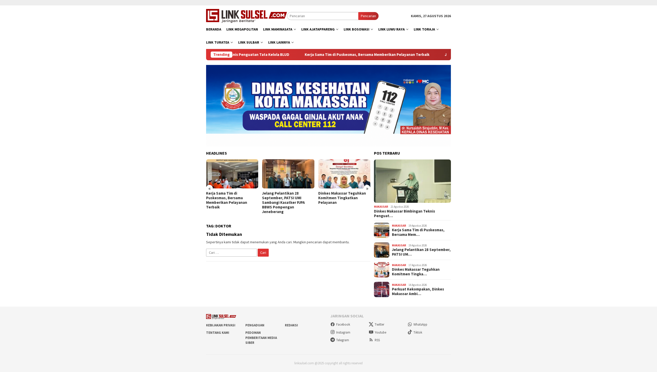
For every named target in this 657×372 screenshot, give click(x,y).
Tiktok (417, 332)
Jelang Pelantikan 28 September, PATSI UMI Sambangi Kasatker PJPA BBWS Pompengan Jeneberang (227, 202)
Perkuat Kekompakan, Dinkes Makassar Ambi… (418, 291)
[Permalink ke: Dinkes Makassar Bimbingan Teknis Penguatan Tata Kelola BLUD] (412, 181)
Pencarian (368, 16)
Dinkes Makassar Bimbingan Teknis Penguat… (404, 213)
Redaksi (291, 325)
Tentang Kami (217, 332)
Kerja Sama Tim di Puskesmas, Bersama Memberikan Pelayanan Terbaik (348, 54)
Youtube (380, 332)
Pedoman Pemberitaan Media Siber (261, 337)
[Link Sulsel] (246, 15)
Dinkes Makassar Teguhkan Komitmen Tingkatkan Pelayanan (286, 198)
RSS (377, 340)
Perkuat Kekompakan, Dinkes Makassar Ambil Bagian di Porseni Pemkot (344, 198)
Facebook (343, 324)
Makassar (381, 206)
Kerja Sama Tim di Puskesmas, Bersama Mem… (418, 232)
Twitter (379, 324)
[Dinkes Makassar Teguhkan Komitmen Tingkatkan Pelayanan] (288, 173)
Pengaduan (254, 325)
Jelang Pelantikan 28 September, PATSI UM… (421, 252)
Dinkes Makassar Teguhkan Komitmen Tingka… (416, 271)
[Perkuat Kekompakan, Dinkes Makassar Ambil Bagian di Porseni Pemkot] (344, 173)
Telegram (342, 340)
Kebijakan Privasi (220, 325)
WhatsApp (420, 324)
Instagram (343, 332)
